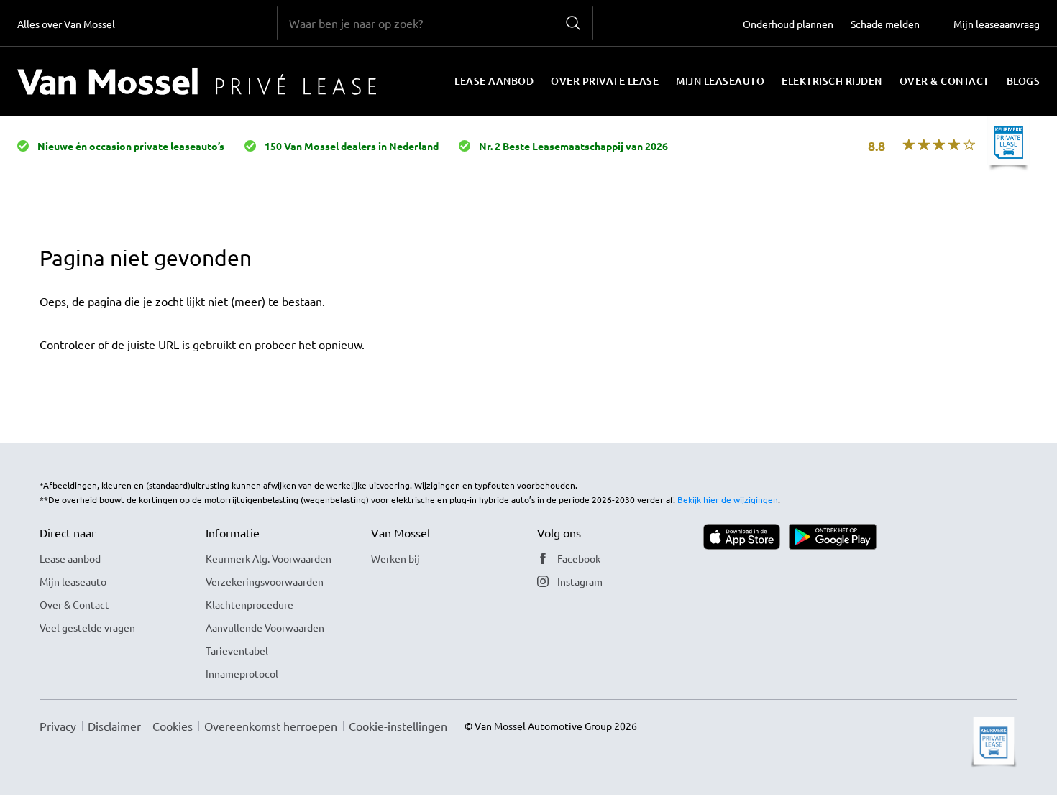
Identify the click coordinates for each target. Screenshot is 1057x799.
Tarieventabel (237, 650)
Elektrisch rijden (832, 81)
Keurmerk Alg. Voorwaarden (268, 558)
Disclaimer (114, 726)
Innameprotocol (242, 673)
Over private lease (605, 81)
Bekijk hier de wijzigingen (727, 499)
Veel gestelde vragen (87, 627)
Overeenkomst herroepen (270, 726)
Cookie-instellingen (398, 726)
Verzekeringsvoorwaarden (265, 581)
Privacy (58, 726)
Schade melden (885, 23)
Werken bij (395, 558)
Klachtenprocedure (249, 604)
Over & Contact (74, 604)
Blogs (1023, 81)
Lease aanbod (494, 81)
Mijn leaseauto (720, 81)
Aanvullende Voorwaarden (265, 627)
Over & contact (944, 81)
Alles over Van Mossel (66, 23)
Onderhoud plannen (788, 23)
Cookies (172, 726)
